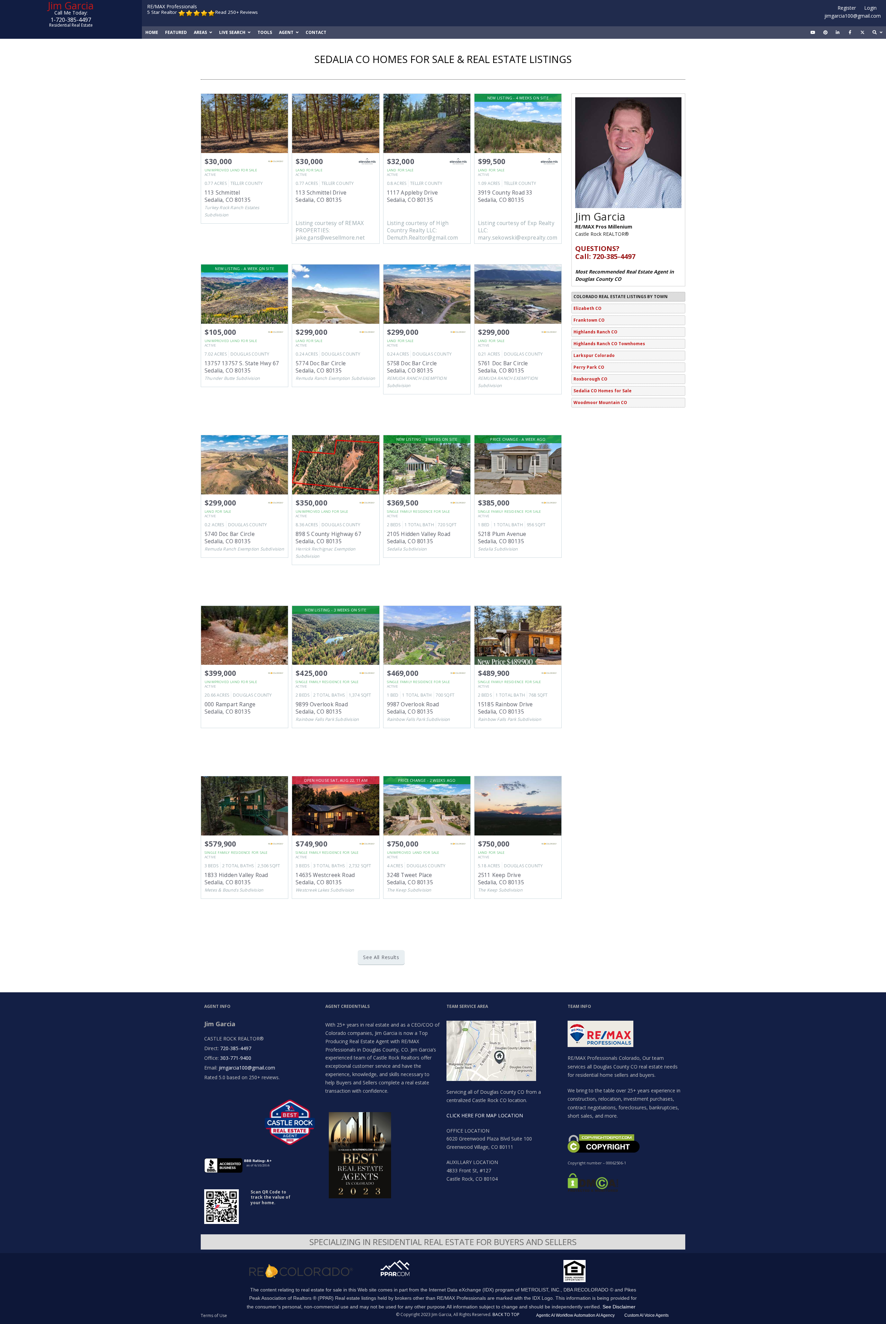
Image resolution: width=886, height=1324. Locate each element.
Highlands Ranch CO (595, 332)
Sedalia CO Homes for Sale (602, 391)
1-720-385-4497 (71, 20)
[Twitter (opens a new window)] (862, 32)
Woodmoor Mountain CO (600, 402)
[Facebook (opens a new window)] (850, 32)
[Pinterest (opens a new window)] (825, 32)
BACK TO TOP (505, 1314)
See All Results (381, 957)
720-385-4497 (235, 1048)
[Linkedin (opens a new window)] (838, 32)
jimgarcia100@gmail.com (852, 15)
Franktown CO (589, 320)
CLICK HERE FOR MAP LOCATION (484, 1115)
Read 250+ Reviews (236, 12)
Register (847, 8)
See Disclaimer (619, 1306)
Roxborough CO (590, 379)
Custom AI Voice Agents (646, 1315)
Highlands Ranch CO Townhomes (609, 344)
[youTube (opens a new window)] (813, 32)
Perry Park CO (588, 367)
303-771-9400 (235, 1058)
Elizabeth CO (587, 308)
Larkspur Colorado (594, 355)
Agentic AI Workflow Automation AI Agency (575, 1315)
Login (870, 8)
